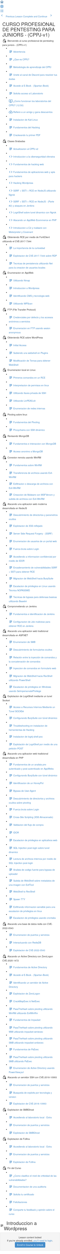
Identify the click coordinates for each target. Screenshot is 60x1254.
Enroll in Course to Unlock (30, 1244)
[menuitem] (2, 7)
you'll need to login (42, 1240)
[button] (2, 2)
